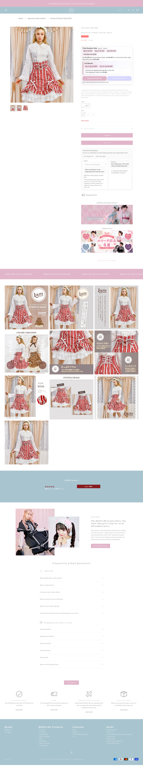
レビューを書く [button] (89, 486)
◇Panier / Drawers (44, 743)
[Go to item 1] (13, 108)
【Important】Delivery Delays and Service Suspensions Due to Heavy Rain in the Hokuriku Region (71, 3)
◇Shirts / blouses (44, 736)
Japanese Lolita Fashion (36, 18)
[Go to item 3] (25, 108)
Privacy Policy (110, 739)
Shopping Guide (111, 730)
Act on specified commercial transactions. (119, 734)
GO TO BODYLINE (100, 546)
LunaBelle (8, 732)
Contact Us (109, 732)
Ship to (86, 161)
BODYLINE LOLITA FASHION (22, 274)
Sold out (107, 143)
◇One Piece (42, 732)
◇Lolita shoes (43, 745)
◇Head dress (43, 741)
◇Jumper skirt (43, 734)
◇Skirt (41, 739)
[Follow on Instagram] (71, 752)
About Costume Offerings (114, 741)
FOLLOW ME (71, 682)
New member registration (80, 734)
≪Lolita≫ (42, 730)
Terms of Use (110, 736)
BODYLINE (8, 730)
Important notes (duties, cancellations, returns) (119, 172)
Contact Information (112, 743)
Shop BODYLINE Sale (94, 78)
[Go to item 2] (19, 108)
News (74, 730)
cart (73, 736)
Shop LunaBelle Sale (119, 78)
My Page (75, 732)
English (120, 10)
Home (20, 18)
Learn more (19, 709)
